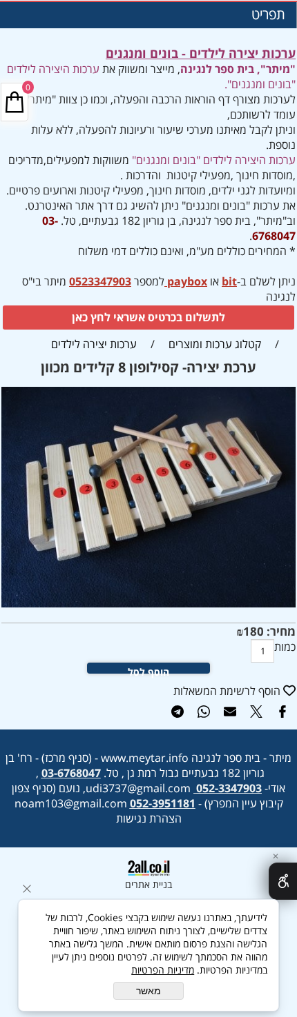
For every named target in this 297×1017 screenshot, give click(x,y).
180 (253, 631)
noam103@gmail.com (71, 803)
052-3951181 (162, 803)
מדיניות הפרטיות (162, 969)
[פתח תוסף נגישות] (283, 881)
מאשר (148, 990)
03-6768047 (71, 773)
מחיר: (280, 631)
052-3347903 (229, 788)
